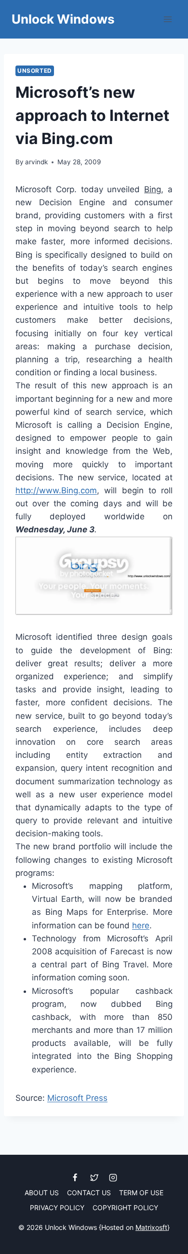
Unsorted (34, 70)
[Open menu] (167, 19)
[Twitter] (94, 1177)
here (140, 925)
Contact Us (89, 1192)
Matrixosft (151, 1227)
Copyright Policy (125, 1207)
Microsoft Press (77, 1098)
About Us (42, 1192)
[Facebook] (75, 1177)
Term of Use (141, 1192)
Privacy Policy (57, 1207)
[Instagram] (113, 1177)
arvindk (36, 162)
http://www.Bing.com (56, 490)
